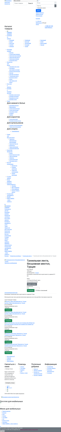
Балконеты (12, 145)
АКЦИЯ (8, 197)
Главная (9, 358)
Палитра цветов (6, 411)
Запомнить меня (41, 8)
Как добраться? (11, 356)
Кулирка (11, 113)
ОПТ (21, 371)
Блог (3, 414)
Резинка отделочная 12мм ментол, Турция (15, 335)
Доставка (22, 368)
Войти (38, 10)
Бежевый (11, 40)
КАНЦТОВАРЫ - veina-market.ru (10, 423)
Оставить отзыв (10, 383)
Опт (3, 419)
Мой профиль (10, 361)
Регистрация (39, 15)
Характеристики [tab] (13, 292)
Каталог (9, 359)
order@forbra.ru (48, 27)
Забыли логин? (39, 14)
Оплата (22, 366)
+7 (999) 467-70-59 (49, 26)
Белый (11, 41)
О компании (50, 366)
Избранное (39, 22)
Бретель (11, 52)
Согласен (2, 431)
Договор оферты (51, 368)
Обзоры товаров (38, 370)
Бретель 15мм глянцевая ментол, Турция (15, 313)
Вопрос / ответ (24, 373)
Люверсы (11, 157)
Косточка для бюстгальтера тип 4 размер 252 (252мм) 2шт (19, 324)
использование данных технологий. (29, 429)
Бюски (10, 153)
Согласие (49, 373)
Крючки (11, 73)
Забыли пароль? (40, 12)
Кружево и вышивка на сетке (7, 223)
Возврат (22, 369)
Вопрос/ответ (5, 420)
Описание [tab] (7, 292)
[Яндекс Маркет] (7, 390)
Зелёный (11, 46)
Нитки (10, 79)
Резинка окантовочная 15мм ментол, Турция (16, 345)
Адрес (37, 24)
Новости (36, 369)
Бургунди (11, 43)
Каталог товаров (38, 375)
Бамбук (11, 115)
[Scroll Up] (0, 426)
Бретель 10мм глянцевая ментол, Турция (15, 303)
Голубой (11, 44)
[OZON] (7, 389)
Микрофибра (12, 107)
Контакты (4, 422)
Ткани (8, 101)
